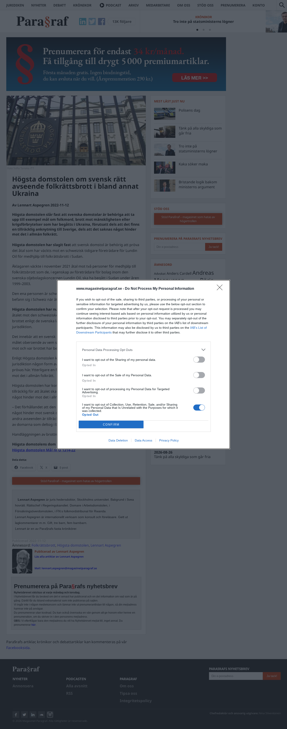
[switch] (199, 360)
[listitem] (143, 349)
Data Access (143, 440)
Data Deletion (118, 440)
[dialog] (143, 364)
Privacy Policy (169, 440)
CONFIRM (111, 424)
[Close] (221, 289)
